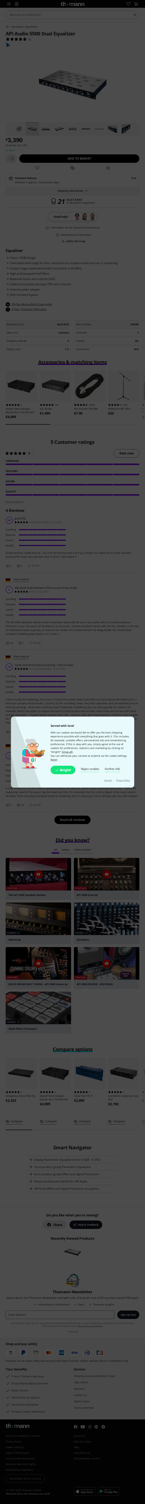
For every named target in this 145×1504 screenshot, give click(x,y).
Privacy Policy (123, 780)
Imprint (108, 780)
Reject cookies (90, 769)
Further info (112, 769)
